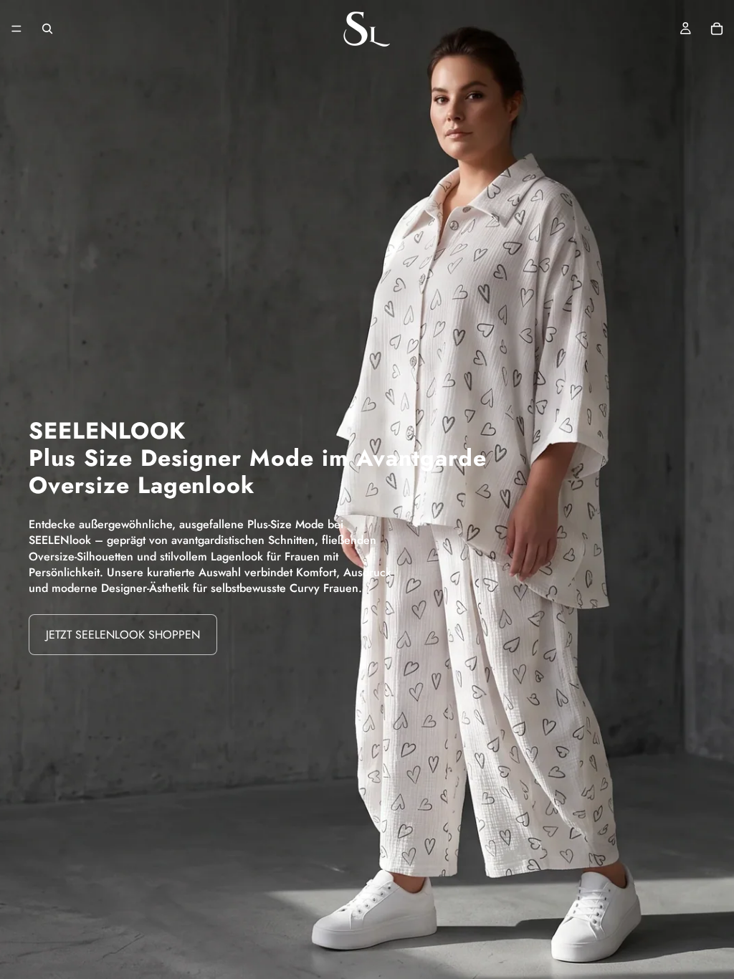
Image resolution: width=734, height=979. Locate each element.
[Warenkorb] (717, 28)
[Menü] (16, 28)
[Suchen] (47, 28)
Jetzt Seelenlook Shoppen (123, 634)
